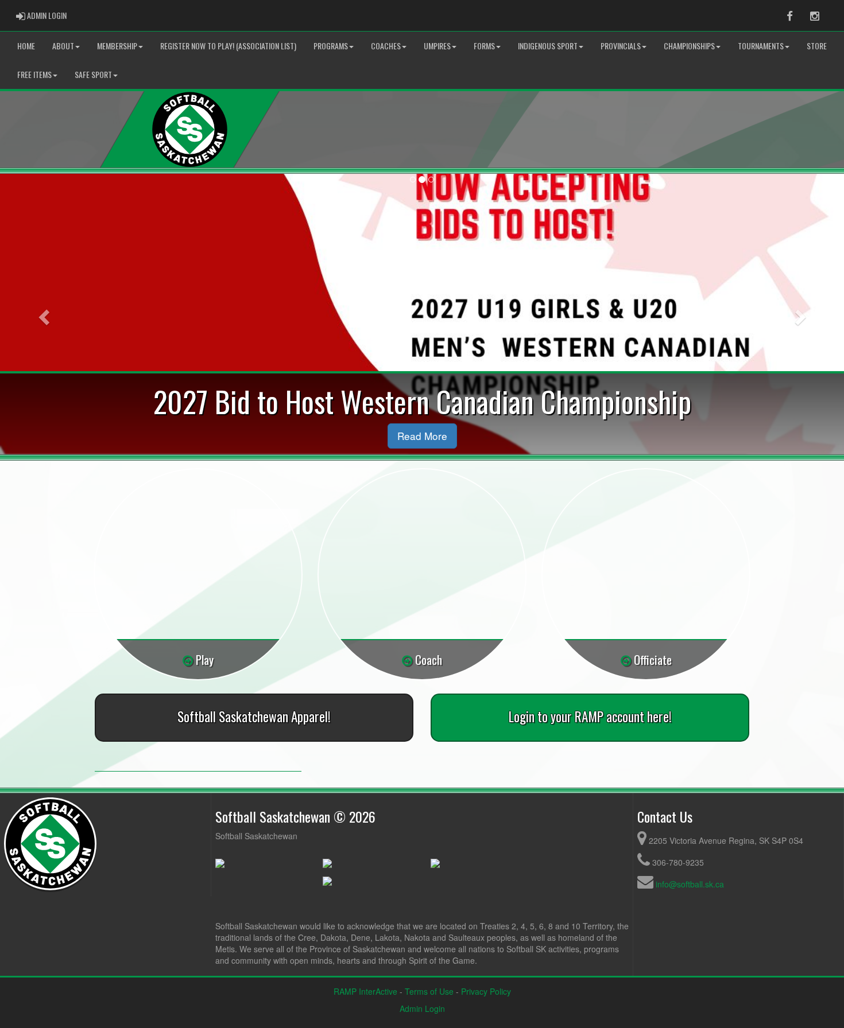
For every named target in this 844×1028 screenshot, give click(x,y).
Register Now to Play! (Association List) (228, 46)
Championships (689, 46)
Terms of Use (429, 991)
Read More (422, 436)
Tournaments (761, 46)
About (63, 46)
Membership (117, 46)
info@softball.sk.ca (690, 884)
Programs (330, 46)
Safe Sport (93, 74)
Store (817, 46)
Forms (484, 46)
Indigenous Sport (548, 46)
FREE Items (34, 74)
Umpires (437, 46)
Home (26, 46)
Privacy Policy (486, 991)
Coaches (386, 46)
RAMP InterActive (365, 991)
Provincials (621, 46)
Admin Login (422, 1008)
